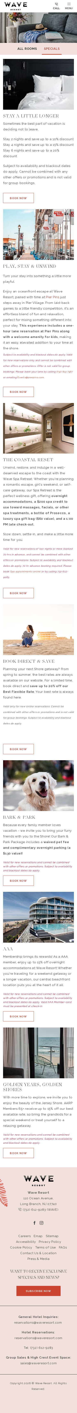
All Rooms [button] (27, 49)
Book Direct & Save (29, 661)
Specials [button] (52, 49)
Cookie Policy (21, 1247)
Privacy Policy (50, 1242)
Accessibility (26, 1242)
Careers (24, 1236)
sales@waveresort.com (38, 1363)
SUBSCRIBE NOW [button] (43, 1292)
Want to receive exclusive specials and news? (38, 1275)
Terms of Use (45, 1247)
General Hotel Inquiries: (38, 1317)
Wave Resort (38, 1192)
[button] (18, 198)
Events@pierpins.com (30, 377)
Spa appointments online (25, 571)
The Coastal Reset (28, 460)
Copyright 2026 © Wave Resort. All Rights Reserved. (38, 1386)
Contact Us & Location (38, 1253)
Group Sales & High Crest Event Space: (38, 1357)
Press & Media (39, 1259)
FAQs (63, 1247)
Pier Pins (52, 297)
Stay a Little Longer (31, 116)
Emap (38, 1236)
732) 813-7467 (65, 371)
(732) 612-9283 (41, 1348)
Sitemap (52, 1236)
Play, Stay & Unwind (29, 266)
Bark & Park (19, 817)
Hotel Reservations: (38, 1332)
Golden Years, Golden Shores (32, 1087)
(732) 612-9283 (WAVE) (40, 1210)
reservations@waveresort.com (38, 1322)
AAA (8, 949)
